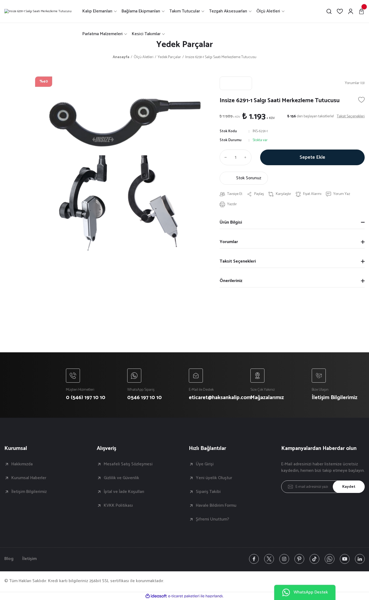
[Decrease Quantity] (224, 157)
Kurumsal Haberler (28, 478)
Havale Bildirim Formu (216, 505)
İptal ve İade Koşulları (124, 492)
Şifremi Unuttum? (212, 519)
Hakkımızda (22, 464)
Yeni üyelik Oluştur (214, 478)
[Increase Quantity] (246, 157)
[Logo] (38, 11)
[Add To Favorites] (361, 100)
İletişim (29, 559)
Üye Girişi (205, 464)
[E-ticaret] (184, 596)
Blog (9, 559)
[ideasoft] (156, 596)
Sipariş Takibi (208, 492)
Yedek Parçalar (184, 45)
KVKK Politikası (118, 505)
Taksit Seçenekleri (238, 261)
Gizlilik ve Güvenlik (121, 478)
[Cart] (361, 11)
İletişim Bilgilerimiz (29, 492)
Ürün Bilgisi (231, 222)
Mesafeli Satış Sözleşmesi (128, 464)
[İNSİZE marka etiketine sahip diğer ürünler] (236, 83)
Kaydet (348, 487)
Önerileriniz (231, 280)
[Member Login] (350, 11)
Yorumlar (229, 242)
